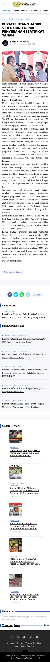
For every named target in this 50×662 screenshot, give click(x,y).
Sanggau (15, 556)
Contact (20, 643)
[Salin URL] (27, 294)
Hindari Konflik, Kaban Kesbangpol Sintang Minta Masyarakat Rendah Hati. (23, 390)
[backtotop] (25, 652)
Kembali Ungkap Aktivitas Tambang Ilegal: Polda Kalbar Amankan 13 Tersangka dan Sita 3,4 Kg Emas (24, 490)
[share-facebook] (9, 294)
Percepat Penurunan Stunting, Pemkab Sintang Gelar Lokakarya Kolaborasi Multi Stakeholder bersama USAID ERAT (24, 372)
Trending (6, 11)
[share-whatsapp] (21, 294)
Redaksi (30, 646)
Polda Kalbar (17, 483)
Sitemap (11, 643)
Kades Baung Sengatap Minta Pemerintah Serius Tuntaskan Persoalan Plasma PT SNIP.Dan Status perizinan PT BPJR (25, 453)
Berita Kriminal (20, 11)
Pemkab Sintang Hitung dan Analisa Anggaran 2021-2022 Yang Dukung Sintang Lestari (24, 340)
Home (4, 19)
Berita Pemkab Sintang (12, 271)
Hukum (34, 11)
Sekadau (15, 521)
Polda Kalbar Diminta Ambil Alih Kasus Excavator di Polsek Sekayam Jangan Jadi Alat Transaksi (24, 561)
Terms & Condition (33, 643)
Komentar (37, 294)
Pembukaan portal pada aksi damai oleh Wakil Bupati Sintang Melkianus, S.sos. (24, 356)
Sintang (15, 448)
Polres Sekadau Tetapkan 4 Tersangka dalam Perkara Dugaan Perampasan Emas (23, 526)
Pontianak (15, 485)
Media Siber (20, 646)
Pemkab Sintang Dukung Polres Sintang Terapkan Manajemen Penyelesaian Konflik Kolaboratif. (23, 405)
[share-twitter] (15, 294)
